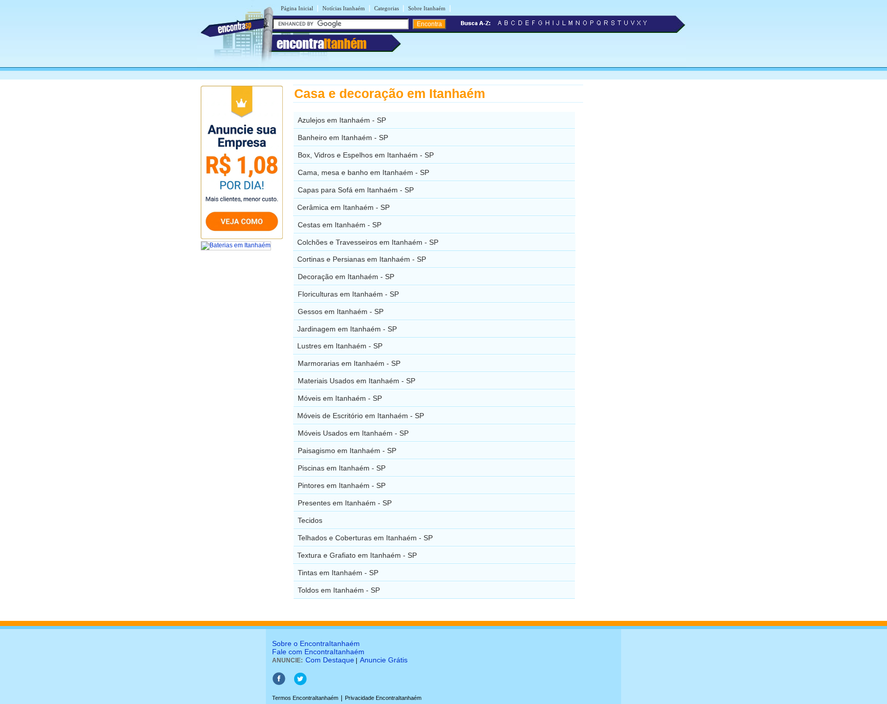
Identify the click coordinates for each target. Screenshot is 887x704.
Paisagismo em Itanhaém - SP (347, 450)
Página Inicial (297, 8)
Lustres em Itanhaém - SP (339, 346)
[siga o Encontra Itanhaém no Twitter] (300, 683)
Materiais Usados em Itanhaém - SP (356, 381)
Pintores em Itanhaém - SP (341, 485)
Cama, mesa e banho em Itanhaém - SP (363, 172)
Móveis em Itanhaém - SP (340, 398)
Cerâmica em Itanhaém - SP (343, 207)
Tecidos (310, 520)
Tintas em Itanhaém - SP (338, 573)
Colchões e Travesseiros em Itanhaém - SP (367, 242)
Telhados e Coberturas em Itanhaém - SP (365, 538)
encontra (322, 43)
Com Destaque (329, 660)
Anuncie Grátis (384, 660)
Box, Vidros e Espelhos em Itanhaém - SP (366, 155)
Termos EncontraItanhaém (305, 698)
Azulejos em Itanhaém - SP (342, 120)
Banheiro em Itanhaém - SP (343, 137)
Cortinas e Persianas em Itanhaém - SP (361, 259)
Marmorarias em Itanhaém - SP (349, 363)
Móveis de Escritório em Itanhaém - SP (360, 416)
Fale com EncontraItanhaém (318, 652)
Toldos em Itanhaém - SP (339, 590)
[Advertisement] (636, 239)
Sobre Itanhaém (427, 8)
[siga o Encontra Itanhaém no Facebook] (278, 683)
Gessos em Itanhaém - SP (340, 311)
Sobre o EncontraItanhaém (316, 643)
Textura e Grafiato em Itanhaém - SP (357, 555)
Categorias (386, 8)
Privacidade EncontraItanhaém (383, 698)
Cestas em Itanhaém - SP (339, 225)
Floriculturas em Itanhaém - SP (348, 294)
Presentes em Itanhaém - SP (345, 503)
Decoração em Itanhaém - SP (346, 276)
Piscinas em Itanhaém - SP (341, 468)
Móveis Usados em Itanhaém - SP (353, 433)
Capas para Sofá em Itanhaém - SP (356, 190)
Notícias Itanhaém (343, 8)
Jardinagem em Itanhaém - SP (347, 329)
